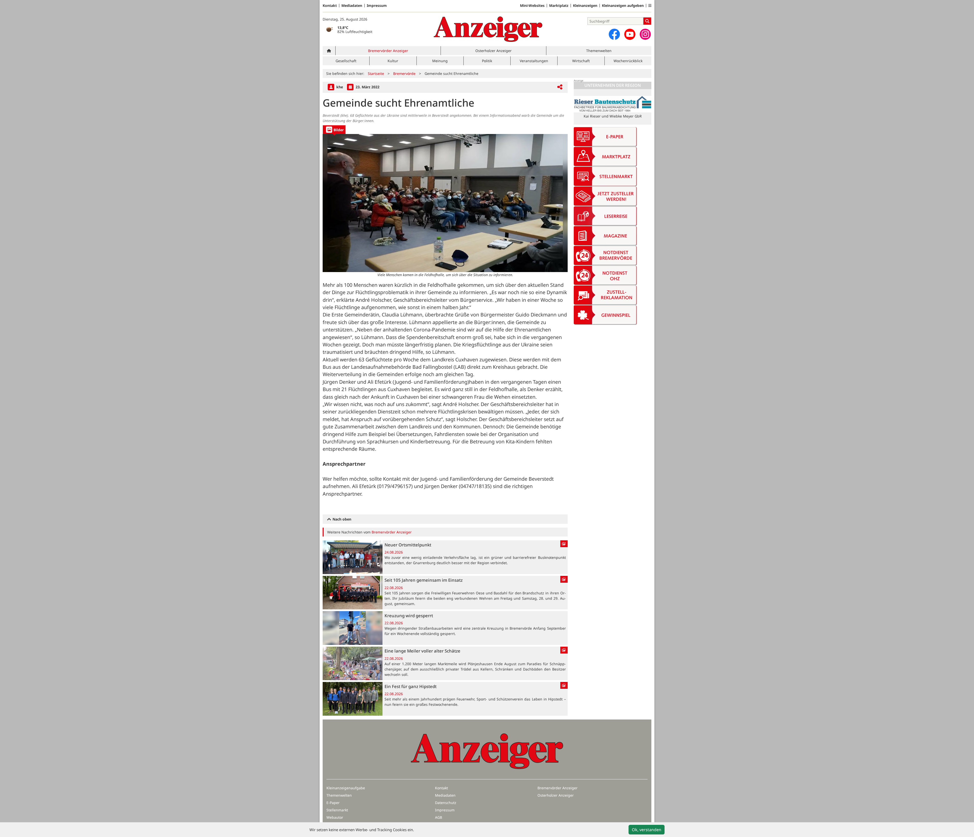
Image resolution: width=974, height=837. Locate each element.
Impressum (377, 5)
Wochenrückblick (628, 60)
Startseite (376, 73)
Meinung (440, 60)
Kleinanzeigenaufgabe (345, 787)
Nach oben (341, 519)
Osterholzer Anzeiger (493, 50)
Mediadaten (351, 5)
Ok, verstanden (646, 829)
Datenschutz (445, 802)
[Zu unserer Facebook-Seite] (614, 34)
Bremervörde (404, 73)
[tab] (334, 129)
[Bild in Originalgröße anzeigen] (445, 203)
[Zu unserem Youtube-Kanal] (629, 34)
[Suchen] (647, 21)
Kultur (393, 60)
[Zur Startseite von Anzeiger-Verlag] (488, 29)
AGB (438, 817)
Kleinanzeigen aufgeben (623, 5)
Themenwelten (599, 50)
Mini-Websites (532, 5)
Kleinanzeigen (585, 5)
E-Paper (333, 802)
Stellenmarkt (337, 810)
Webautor (334, 817)
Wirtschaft (581, 60)
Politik (487, 60)
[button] (649, 5)
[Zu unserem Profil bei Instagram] (645, 34)
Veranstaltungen (534, 60)
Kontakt (330, 5)
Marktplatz (558, 5)
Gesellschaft (346, 60)
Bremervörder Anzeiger (388, 50)
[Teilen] (560, 87)
